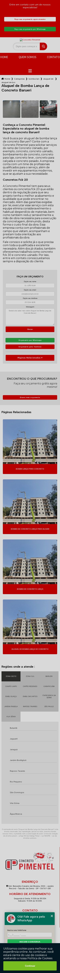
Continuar (30, 966)
